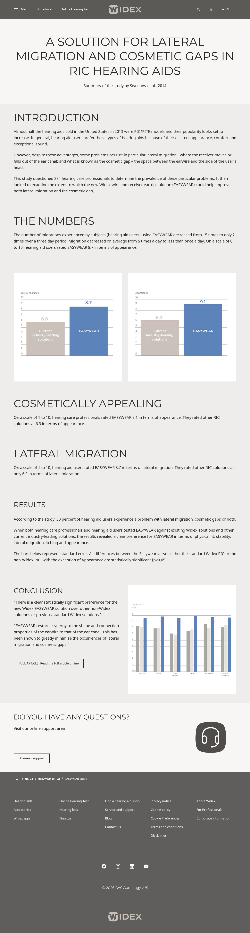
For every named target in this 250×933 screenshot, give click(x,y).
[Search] (198, 9)
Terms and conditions (167, 827)
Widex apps (22, 818)
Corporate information (213, 818)
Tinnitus (65, 818)
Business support (32, 758)
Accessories (22, 810)
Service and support (120, 810)
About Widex (205, 801)
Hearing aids (23, 801)
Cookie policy (160, 810)
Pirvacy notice (161, 801)
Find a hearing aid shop (122, 801)
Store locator (46, 9)
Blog (108, 818)
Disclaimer (158, 835)
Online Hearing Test (75, 9)
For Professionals (209, 810)
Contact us (113, 827)
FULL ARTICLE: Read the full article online (49, 663)
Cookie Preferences (165, 818)
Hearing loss (68, 810)
